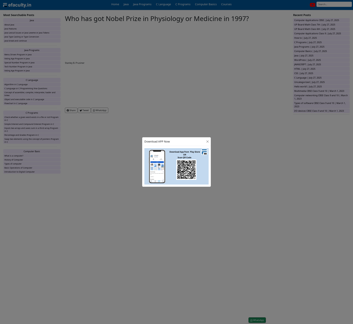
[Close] (207, 141)
